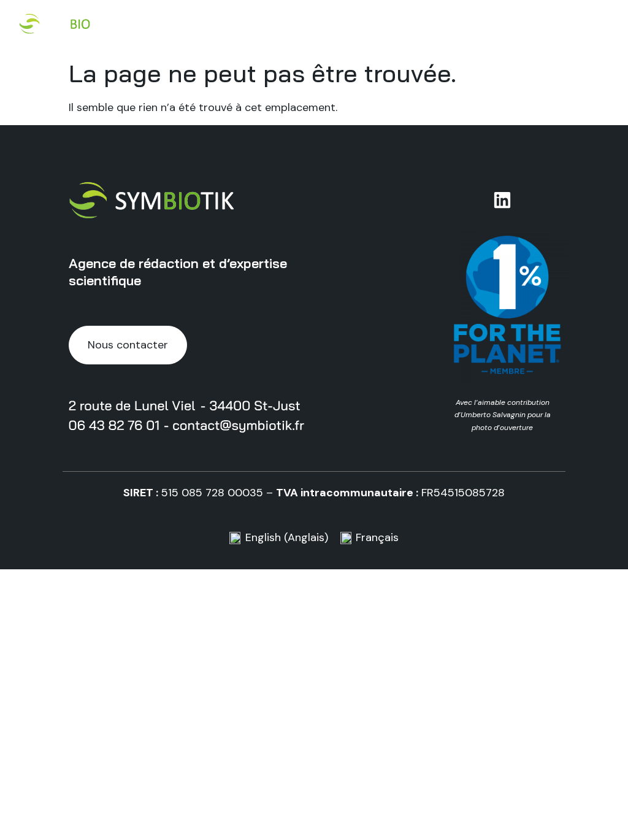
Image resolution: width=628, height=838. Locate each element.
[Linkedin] (502, 200)
